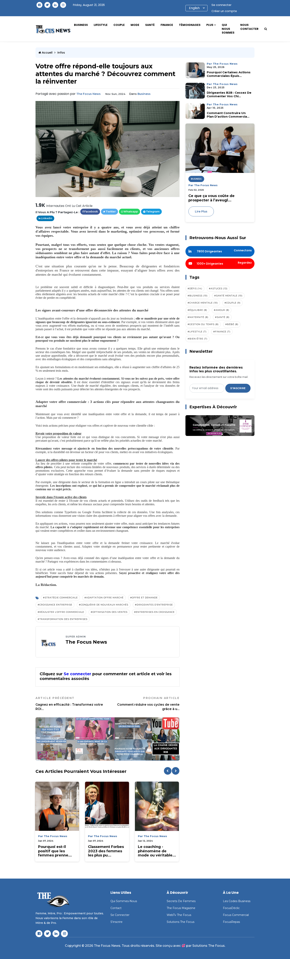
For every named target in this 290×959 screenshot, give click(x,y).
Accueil (46, 52)
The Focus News (88, 94)
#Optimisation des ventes (109, 612)
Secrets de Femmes (181, 901)
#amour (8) (221, 310)
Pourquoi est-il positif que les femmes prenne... (55, 851)
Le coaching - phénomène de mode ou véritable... (157, 851)
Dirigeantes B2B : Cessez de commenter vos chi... (229, 94)
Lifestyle (101, 25)
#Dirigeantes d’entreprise (154, 604)
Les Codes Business (236, 901)
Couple (119, 25)
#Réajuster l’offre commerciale (61, 612)
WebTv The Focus (179, 915)
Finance (167, 25)
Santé (150, 25)
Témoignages (189, 25)
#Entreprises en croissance (154, 612)
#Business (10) (198, 295)
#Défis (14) (195, 288)
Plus (209, 25)
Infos (61, 52)
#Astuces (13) (218, 288)
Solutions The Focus (180, 922)
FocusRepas (231, 922)
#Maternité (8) (198, 317)
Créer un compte (224, 11)
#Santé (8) (222, 317)
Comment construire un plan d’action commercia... (228, 114)
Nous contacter (249, 27)
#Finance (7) (221, 331)
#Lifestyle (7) (197, 331)
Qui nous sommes (228, 29)
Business (81, 25)
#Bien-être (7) (197, 338)
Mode (135, 25)
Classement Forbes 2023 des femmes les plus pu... (106, 851)
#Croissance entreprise (55, 604)
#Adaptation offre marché (103, 597)
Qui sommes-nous (123, 901)
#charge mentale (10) (203, 302)
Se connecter (221, 5)
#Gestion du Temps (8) (203, 324)
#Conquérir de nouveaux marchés (103, 604)
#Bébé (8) (231, 324)
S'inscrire (238, 388)
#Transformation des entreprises (62, 619)
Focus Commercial (236, 915)
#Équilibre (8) (197, 310)
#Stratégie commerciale (60, 597)
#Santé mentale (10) (228, 295)
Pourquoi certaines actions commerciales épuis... (229, 74)
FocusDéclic (231, 908)
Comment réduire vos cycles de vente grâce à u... (148, 703)
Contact (116, 908)
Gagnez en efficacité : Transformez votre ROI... (69, 703)
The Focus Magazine (181, 908)
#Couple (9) (232, 302)
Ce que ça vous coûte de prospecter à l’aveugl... (211, 198)
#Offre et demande (144, 597)
